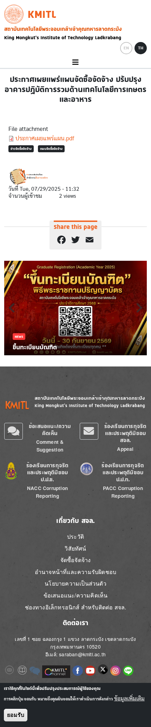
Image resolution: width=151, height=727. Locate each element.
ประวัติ (75, 536)
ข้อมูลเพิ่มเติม (129, 698)
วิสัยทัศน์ (75, 548)
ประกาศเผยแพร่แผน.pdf (44, 138)
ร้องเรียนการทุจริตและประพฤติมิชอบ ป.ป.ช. (47, 472)
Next (139, 307)
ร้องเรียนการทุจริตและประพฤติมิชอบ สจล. (125, 433)
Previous (11, 307)
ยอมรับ (15, 715)
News (19, 336)
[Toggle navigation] (75, 62)
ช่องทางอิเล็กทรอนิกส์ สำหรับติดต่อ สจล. (75, 607)
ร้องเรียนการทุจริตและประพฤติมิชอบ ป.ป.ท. (122, 472)
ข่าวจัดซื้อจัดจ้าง (21, 149)
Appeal (125, 449)
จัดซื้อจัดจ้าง (75, 560)
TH (140, 48)
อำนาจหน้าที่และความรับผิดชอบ (75, 572)
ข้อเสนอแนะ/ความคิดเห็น (50, 429)
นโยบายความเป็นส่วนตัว (75, 583)
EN (126, 48)
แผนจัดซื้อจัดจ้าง (51, 149)
